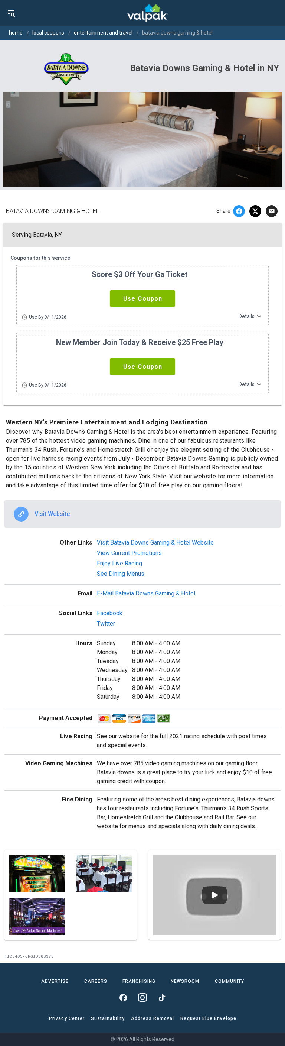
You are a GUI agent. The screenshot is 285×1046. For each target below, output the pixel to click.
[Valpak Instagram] (142, 997)
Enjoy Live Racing (119, 563)
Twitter (106, 623)
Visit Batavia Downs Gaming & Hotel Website (155, 542)
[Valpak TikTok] (161, 997)
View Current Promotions (129, 552)
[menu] (11, 13)
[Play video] (214, 895)
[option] (142, 514)
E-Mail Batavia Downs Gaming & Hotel (146, 593)
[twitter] (255, 211)
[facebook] (239, 211)
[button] (142, 298)
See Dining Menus (120, 573)
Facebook (109, 613)
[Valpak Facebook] (123, 997)
